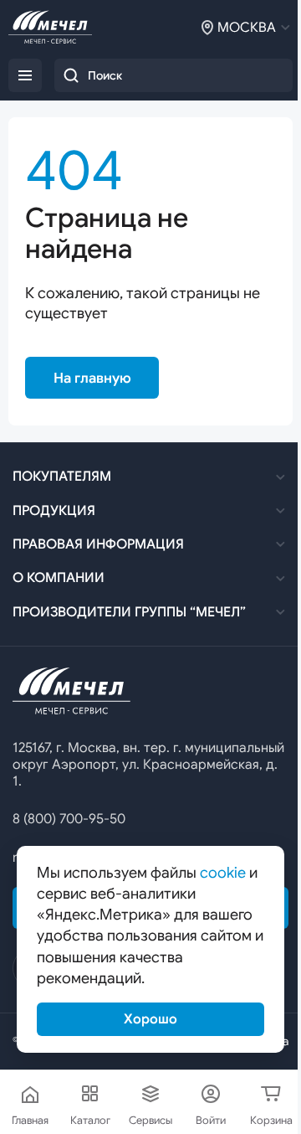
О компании (59, 578)
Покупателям (62, 476)
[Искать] (71, 75)
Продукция (54, 511)
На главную (92, 378)
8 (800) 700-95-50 (69, 819)
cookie (223, 872)
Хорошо (150, 1019)
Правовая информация (98, 544)
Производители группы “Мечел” (129, 612)
